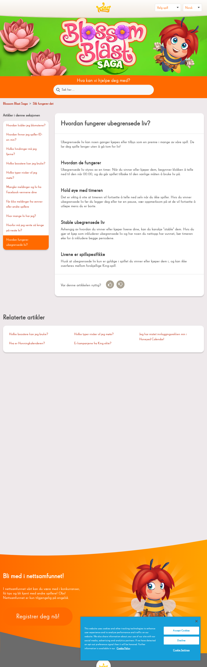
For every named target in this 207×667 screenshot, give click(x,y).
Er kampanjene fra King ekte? (92, 343)
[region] (140, 639)
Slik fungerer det (43, 103)
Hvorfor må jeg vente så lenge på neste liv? (25, 228)
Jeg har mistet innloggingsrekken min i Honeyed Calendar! (163, 337)
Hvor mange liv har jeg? (21, 216)
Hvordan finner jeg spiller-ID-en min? (24, 137)
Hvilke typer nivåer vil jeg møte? (21, 175)
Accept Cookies (181, 630)
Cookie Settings (181, 650)
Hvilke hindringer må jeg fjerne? (21, 151)
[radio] (110, 284)
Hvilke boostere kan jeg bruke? (25, 163)
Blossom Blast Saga (15, 103)
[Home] (103, 7)
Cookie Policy (123, 648)
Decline (181, 640)
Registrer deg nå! (37, 616)
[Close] (196, 621)
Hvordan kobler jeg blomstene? (25, 125)
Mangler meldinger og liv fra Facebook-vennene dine (23, 190)
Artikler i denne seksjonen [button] (21, 115)
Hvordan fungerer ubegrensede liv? (17, 242)
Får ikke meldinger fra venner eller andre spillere (24, 204)
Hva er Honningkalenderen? (27, 343)
